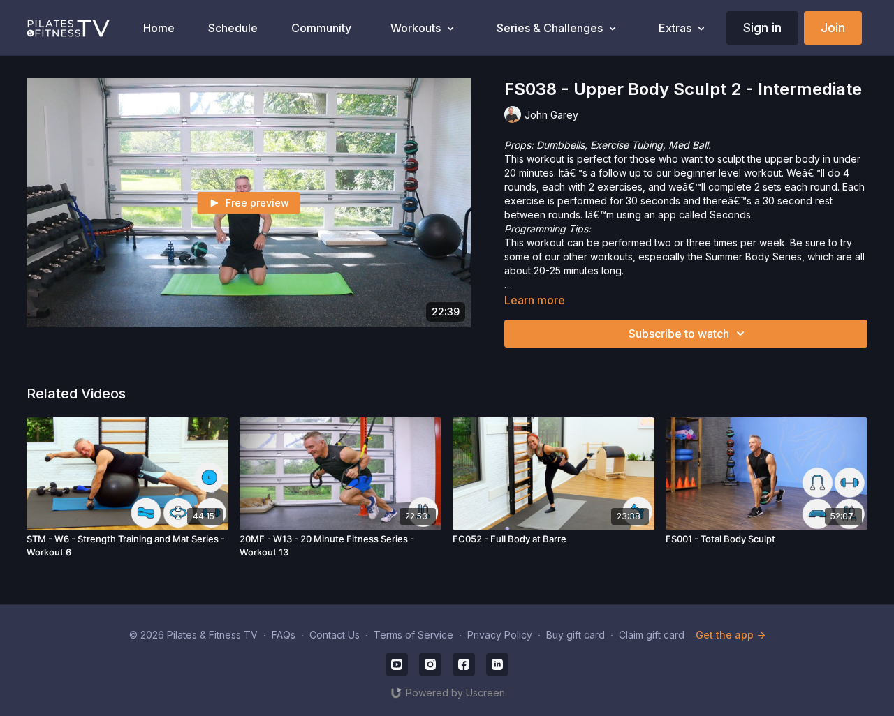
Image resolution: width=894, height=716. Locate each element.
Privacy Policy (499, 635)
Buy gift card (575, 635)
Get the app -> (730, 635)
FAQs (283, 635)
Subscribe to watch (679, 334)
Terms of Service (413, 635)
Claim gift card (651, 635)
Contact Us (334, 635)
